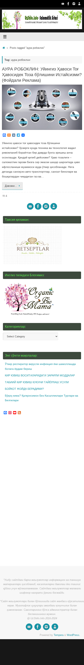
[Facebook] (68, 3)
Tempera (58, 635)
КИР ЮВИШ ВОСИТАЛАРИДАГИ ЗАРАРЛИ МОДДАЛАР (40, 375)
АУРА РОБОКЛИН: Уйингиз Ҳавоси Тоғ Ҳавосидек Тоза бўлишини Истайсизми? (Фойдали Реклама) (42, 74)
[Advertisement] (32, 491)
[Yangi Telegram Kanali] (79, 3)
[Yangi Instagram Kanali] (74, 3)
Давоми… (11, 185)
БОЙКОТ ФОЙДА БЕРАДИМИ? (24, 388)
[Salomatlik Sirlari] (63, 3)
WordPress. (73, 635)
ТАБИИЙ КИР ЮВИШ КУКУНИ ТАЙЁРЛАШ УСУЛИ (37, 382)
